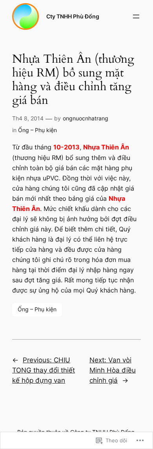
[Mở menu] (136, 16)
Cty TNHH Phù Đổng (72, 16)
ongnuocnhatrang (85, 118)
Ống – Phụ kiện (37, 130)
